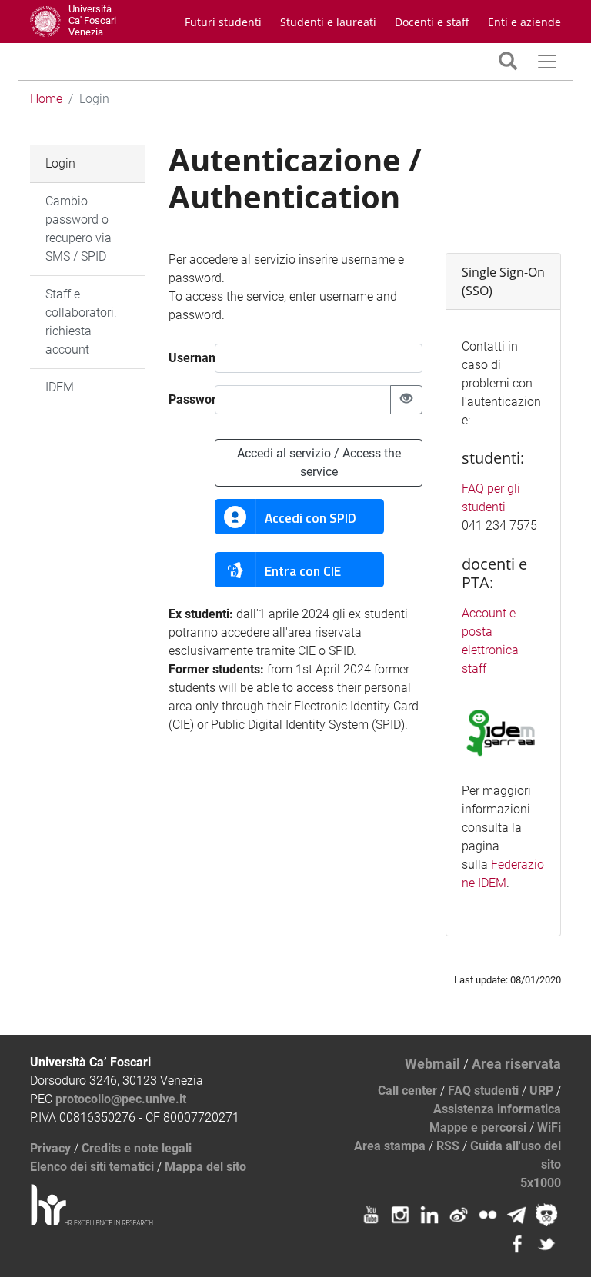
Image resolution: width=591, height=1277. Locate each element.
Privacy (50, 1148)
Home (46, 98)
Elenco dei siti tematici (92, 1166)
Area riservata (516, 1064)
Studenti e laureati (328, 22)
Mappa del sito (205, 1166)
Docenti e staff (432, 22)
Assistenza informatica (497, 1109)
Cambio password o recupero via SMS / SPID (78, 229)
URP (541, 1090)
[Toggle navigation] (507, 61)
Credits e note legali (137, 1148)
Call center (407, 1090)
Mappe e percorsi (477, 1127)
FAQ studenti (483, 1090)
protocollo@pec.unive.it (120, 1099)
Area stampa (390, 1146)
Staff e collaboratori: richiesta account (80, 322)
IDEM (59, 387)
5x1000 (540, 1183)
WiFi (549, 1127)
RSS (447, 1146)
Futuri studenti (223, 22)
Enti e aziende (524, 22)
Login (60, 163)
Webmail (432, 1064)
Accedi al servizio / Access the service (319, 462)
